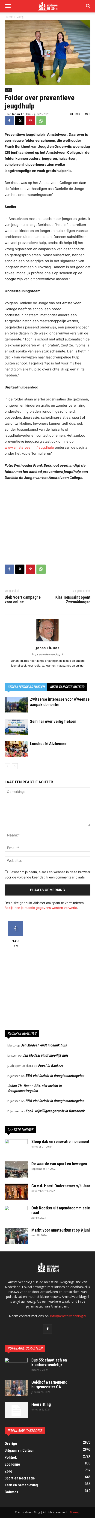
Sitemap (75, 1512)
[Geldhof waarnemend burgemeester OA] (16, 1388)
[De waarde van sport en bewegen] (16, 1169)
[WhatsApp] (41, 120)
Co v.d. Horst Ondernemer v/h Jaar (60, 1185)
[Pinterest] (30, 120)
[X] (19, 120)
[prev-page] (7, 766)
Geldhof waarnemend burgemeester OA (49, 1384)
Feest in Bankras (50, 1065)
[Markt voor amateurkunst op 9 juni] (16, 1236)
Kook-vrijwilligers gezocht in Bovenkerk (55, 1111)
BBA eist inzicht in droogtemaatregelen (54, 1075)
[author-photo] (47, 641)
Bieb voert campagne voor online (23, 599)
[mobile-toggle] (7, 6)
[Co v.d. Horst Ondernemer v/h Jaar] (16, 1192)
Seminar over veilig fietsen (53, 721)
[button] (88, 6)
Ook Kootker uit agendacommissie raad (60, 1210)
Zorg (20, 17)
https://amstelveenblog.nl (47, 654)
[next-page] (15, 766)
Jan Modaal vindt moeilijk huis (44, 1045)
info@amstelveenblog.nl (68, 1316)
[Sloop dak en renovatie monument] (16, 1147)
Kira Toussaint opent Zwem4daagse (72, 599)
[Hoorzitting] (16, 1410)
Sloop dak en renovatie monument (60, 1141)
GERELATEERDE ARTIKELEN (26, 687)
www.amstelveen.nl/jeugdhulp (29, 447)
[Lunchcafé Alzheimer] (16, 749)
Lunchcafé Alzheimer (48, 743)
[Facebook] (9, 120)
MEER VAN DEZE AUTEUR (67, 687)
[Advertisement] (47, 515)
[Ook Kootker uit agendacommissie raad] (16, 1214)
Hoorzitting (41, 1404)
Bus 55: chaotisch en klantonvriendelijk (49, 1362)
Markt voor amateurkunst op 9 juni (60, 1230)
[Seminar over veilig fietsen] (16, 727)
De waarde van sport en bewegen (59, 1163)
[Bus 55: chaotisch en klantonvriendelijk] (16, 1366)
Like (15, 923)
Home (9, 17)
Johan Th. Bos (21, 114)
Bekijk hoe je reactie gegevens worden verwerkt (41, 908)
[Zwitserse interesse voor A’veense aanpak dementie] (16, 705)
